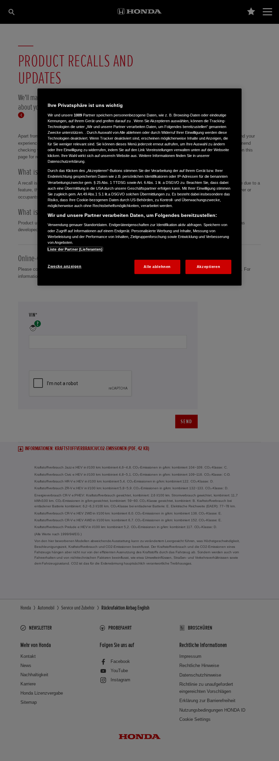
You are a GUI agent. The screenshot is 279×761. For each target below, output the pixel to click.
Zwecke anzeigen (65, 266)
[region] (139, 187)
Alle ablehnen (157, 267)
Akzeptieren (208, 267)
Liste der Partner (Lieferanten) (75, 249)
